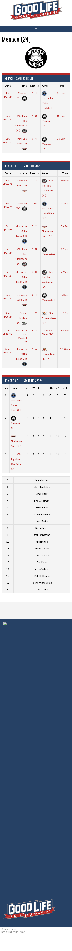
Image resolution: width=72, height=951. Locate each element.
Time (61, 85)
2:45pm (65, 271)
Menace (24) (46, 123)
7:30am (65, 313)
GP (27, 387)
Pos (5, 387)
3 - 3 (34, 180)
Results (34, 85)
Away (45, 85)
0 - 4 (34, 138)
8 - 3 (34, 330)
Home (23, 85)
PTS (50, 387)
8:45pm (61, 92)
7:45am (65, 226)
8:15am (61, 115)
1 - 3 (34, 115)
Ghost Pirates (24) (21, 318)
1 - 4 (34, 92)
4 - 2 (34, 313)
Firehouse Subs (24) (21, 141)
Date (8, 85)
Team (14, 387)
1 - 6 (34, 348)
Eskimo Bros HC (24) (48, 356)
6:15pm (65, 180)
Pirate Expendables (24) (49, 318)
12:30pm (65, 348)
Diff (65, 387)
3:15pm (61, 138)
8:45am (65, 330)
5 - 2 (34, 226)
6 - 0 (34, 271)
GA (57, 387)
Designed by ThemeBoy (13, 932)
